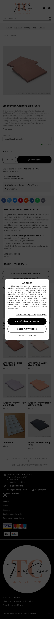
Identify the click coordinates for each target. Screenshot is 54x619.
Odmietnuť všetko (27, 329)
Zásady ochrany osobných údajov (31, 314)
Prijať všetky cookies (27, 321)
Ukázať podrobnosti (27, 335)
